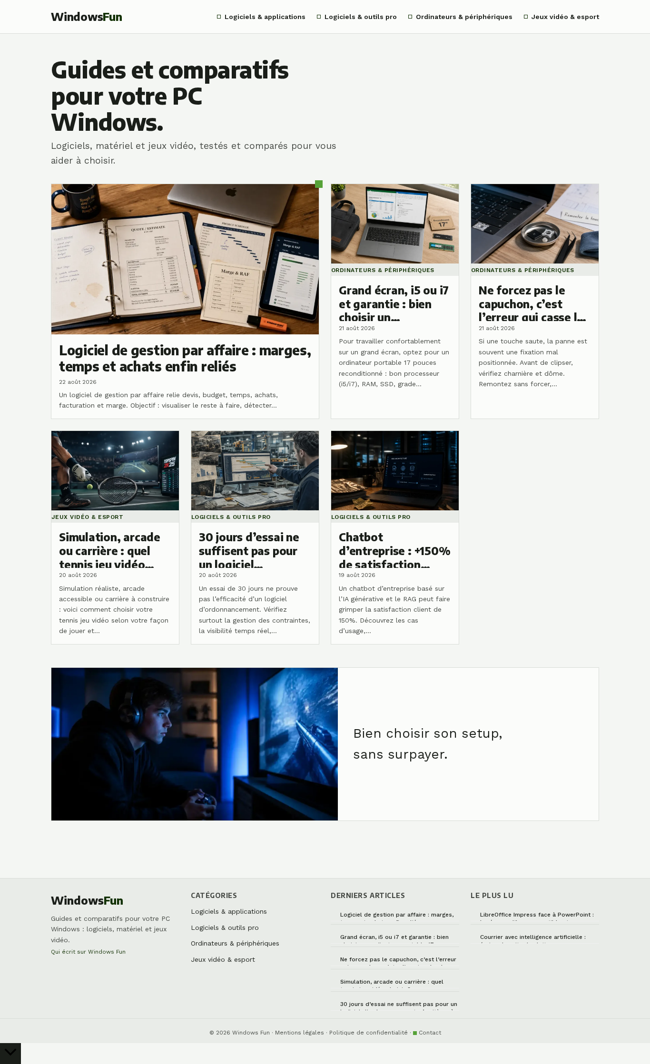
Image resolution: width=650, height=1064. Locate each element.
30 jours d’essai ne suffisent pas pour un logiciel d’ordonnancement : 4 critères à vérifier (398, 1006)
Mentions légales (299, 1032)
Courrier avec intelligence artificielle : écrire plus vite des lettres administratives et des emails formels (534, 939)
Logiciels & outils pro (361, 16)
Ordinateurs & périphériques (464, 16)
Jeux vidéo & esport (565, 16)
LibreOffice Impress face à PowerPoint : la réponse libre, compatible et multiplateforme (537, 916)
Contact (430, 1032)
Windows (86, 16)
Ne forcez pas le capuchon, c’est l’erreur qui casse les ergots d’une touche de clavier (398, 961)
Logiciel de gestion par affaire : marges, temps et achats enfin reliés (396, 916)
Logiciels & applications (265, 16)
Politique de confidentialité (368, 1032)
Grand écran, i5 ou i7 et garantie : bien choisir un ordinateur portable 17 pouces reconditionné (398, 939)
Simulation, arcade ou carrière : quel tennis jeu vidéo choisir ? (391, 983)
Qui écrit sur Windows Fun (88, 951)
